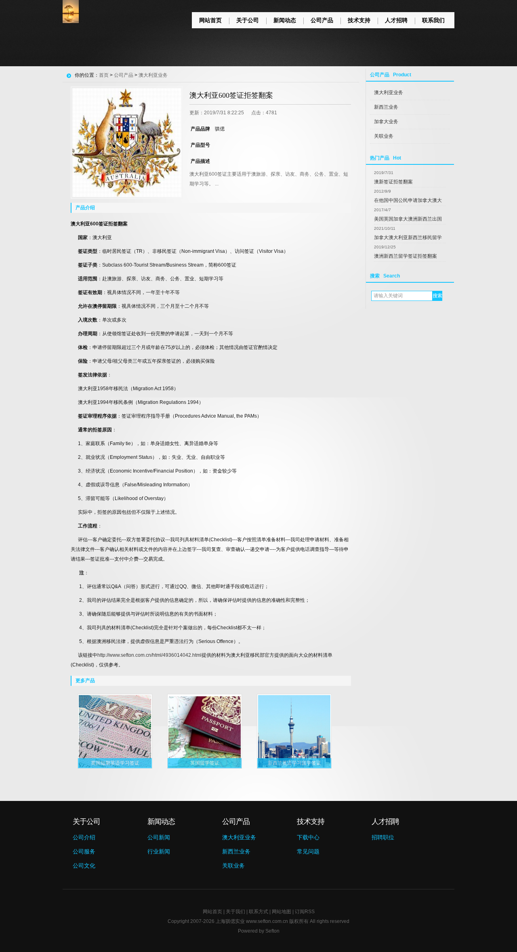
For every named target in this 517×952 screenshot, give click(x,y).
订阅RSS (305, 911)
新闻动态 (284, 20)
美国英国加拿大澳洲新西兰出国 (408, 219)
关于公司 (247, 20)
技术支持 (359, 20)
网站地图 (281, 911)
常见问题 (308, 851)
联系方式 (258, 911)
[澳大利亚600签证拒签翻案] (127, 142)
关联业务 (383, 136)
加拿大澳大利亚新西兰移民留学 (408, 237)
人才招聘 (396, 20)
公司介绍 (84, 837)
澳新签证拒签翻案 (393, 182)
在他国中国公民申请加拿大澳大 (408, 200)
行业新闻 (158, 851)
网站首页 (210, 20)
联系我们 (433, 20)
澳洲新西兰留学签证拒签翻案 (405, 256)
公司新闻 (158, 837)
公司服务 (84, 851)
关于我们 (235, 911)
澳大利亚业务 (388, 92)
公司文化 (84, 865)
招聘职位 (383, 837)
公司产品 (322, 20)
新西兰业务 (386, 107)
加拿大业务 (386, 121)
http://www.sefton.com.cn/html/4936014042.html (149, 655)
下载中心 (308, 837)
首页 (104, 75)
